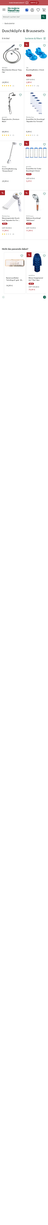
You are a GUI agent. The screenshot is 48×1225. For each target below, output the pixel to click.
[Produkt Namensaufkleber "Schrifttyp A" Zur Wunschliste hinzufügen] (21, 255)
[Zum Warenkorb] (44, 10)
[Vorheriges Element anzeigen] (3, 297)
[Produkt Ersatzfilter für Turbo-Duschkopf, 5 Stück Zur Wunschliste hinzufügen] (44, 144)
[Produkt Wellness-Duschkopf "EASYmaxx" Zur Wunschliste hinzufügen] (44, 193)
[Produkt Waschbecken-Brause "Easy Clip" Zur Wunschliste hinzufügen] (20, 45)
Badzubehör (10, 23)
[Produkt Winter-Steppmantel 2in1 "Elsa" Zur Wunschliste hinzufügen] (44, 255)
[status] (21, 17)
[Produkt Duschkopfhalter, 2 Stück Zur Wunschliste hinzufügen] (44, 45)
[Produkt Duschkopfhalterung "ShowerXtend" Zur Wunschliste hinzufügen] (20, 144)
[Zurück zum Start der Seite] (45, 1207)
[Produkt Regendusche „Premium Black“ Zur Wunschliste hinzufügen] (20, 95)
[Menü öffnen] (4, 10)
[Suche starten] (43, 17)
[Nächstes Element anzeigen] (44, 297)
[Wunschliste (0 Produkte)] (38, 10)
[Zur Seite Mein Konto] (32, 10)
